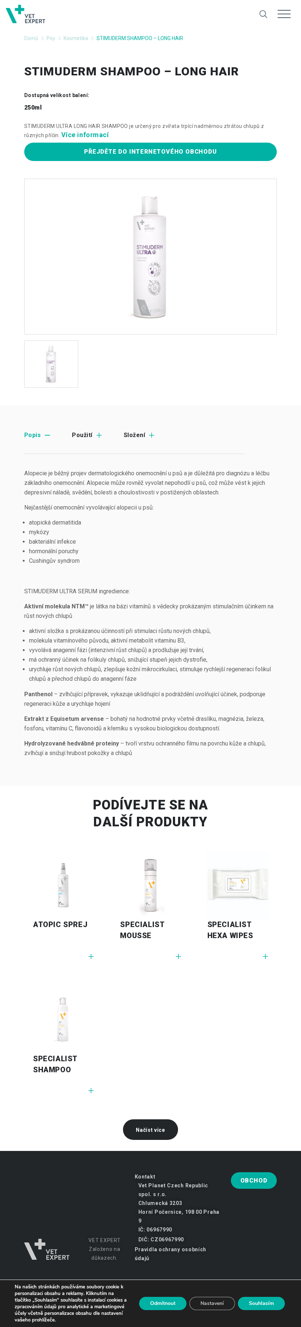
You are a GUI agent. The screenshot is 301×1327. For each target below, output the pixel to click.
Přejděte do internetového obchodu (150, 151)
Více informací (85, 135)
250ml (33, 107)
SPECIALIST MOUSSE (142, 930)
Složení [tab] (134, 435)
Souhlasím (261, 1303)
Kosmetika (76, 38)
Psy (51, 38)
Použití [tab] (82, 435)
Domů (31, 38)
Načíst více (150, 1130)
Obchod (254, 1180)
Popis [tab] (32, 435)
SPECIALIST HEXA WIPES (230, 930)
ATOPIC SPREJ (60, 924)
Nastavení (212, 1303)
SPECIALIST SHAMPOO (55, 1064)
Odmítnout (162, 1303)
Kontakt (145, 1177)
